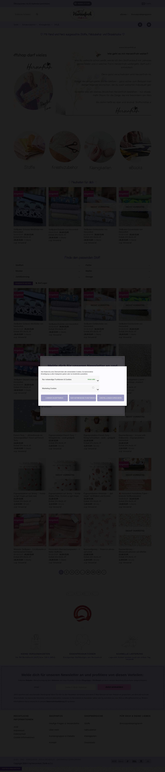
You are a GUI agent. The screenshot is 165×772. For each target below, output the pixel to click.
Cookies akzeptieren (54, 398)
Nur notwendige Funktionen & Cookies (83, 398)
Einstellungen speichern (111, 398)
